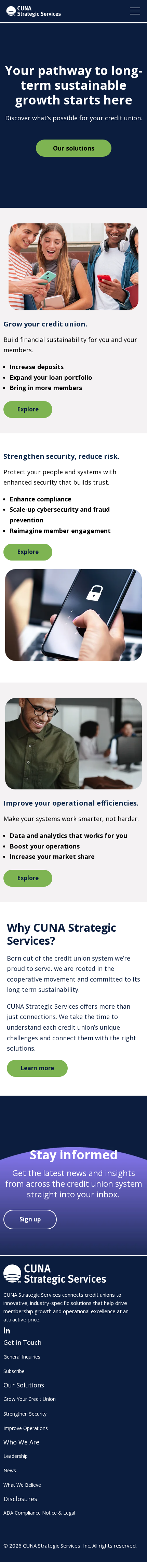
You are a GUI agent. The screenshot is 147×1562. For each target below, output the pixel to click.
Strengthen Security (24, 1413)
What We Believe (22, 1485)
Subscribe (14, 1371)
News (9, 1470)
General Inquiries (21, 1356)
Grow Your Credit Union (29, 1399)
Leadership (15, 1456)
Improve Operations (25, 1428)
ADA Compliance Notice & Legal (39, 1512)
